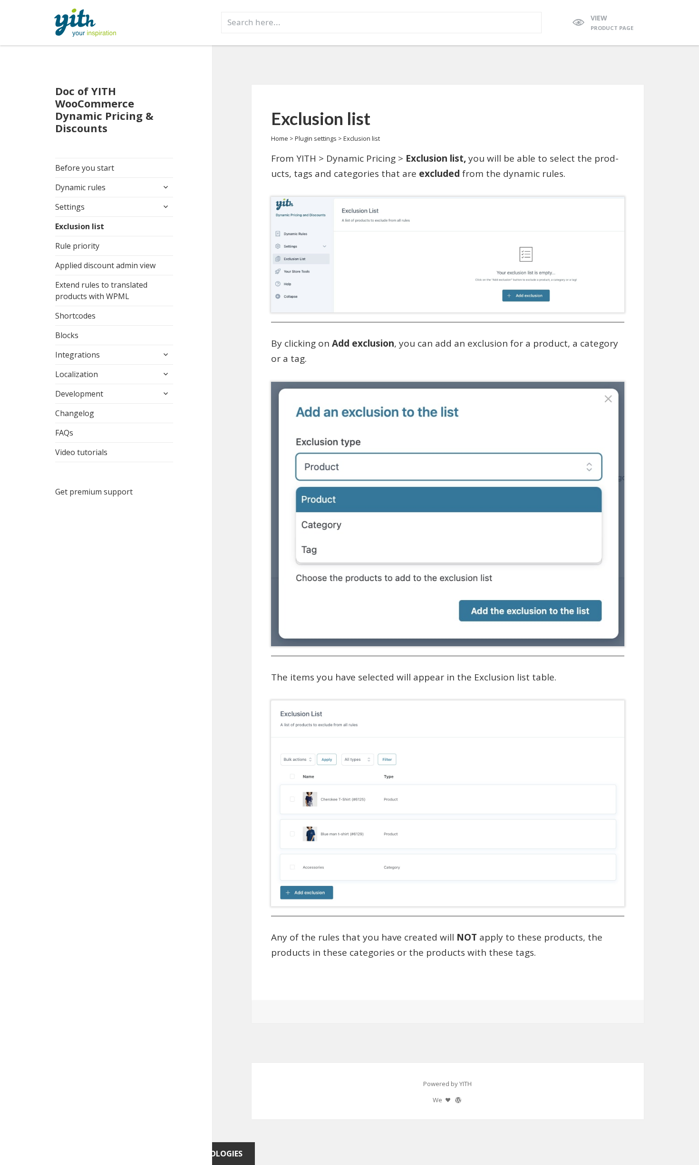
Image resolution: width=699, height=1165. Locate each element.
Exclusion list (79, 226)
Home (279, 138)
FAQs (64, 432)
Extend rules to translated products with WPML (101, 290)
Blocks (66, 335)
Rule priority (77, 246)
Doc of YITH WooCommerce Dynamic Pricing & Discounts (104, 109)
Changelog (74, 413)
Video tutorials (81, 452)
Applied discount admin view (105, 265)
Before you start (84, 168)
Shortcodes (75, 316)
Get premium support (94, 491)
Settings (70, 207)
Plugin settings (316, 138)
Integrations (77, 355)
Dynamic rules (80, 187)
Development (79, 393)
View (612, 22)
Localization (76, 374)
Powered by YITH (447, 1083)
